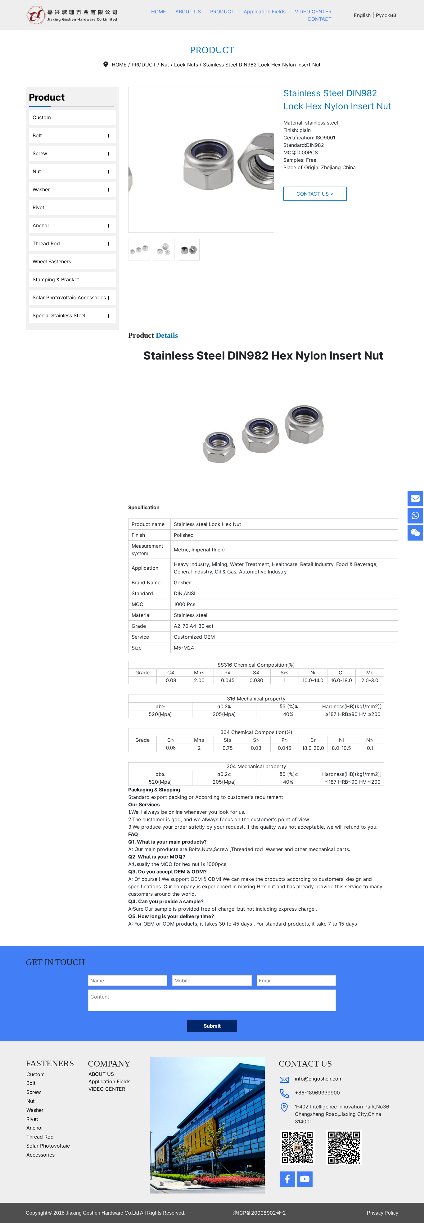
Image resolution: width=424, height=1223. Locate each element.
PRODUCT (144, 64)
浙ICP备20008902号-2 (259, 1213)
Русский (386, 15)
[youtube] (305, 1179)
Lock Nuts (186, 64)
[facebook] (287, 1179)
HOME (119, 64)
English (362, 15)
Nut (165, 64)
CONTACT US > (315, 194)
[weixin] (415, 533)
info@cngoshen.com (319, 1079)
